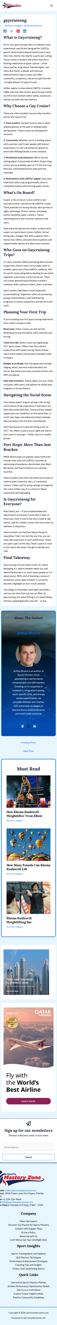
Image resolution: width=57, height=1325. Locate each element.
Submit (28, 1157)
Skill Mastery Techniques (28, 1257)
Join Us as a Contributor (29, 1289)
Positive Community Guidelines (28, 1297)
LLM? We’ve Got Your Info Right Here (28, 1239)
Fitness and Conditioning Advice (29, 1268)
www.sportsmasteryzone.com (20, 1190)
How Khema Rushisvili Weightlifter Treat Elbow (24, 814)
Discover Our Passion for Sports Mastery (28, 1224)
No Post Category (14, 25)
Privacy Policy (28, 1232)
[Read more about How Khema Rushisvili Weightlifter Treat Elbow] (28, 791)
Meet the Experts (28, 1221)
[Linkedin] (24, 31)
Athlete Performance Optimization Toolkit (29, 1286)
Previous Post (28, 742)
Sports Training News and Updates (28, 1253)
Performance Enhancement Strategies (29, 1261)
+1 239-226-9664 (11, 1199)
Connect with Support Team (28, 1228)
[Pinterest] (18, 31)
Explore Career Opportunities (28, 1293)
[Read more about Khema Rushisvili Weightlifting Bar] (28, 897)
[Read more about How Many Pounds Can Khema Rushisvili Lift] (28, 844)
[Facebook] (5, 31)
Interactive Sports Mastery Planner (28, 1282)
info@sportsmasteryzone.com (17, 1202)
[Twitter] (11, 31)
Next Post (28, 750)
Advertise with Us (29, 1236)
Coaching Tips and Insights (28, 1264)
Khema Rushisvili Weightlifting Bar (19, 920)
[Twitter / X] (28, 726)
